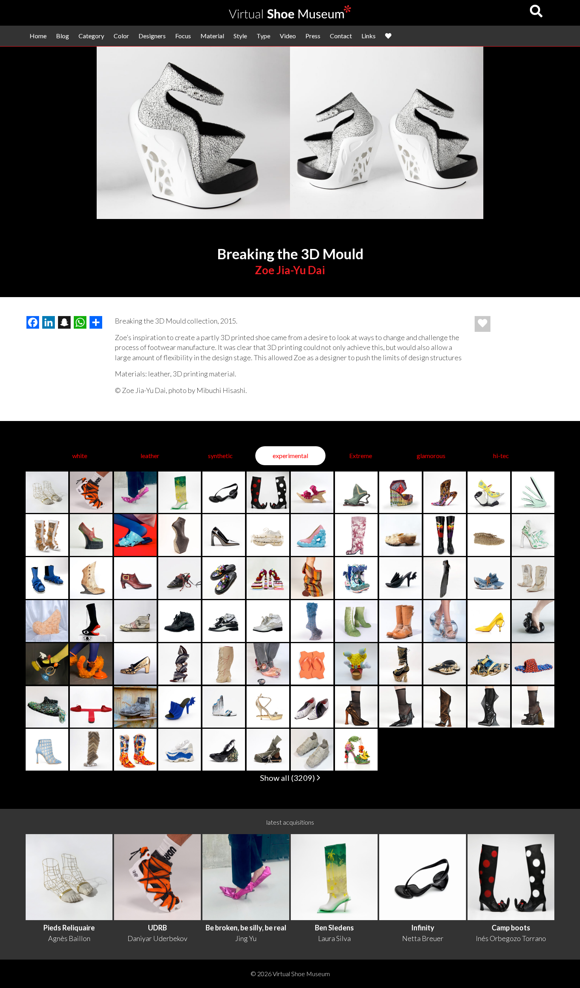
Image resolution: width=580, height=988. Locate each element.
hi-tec (501, 455)
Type (263, 35)
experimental (290, 455)
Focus (183, 35)
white (79, 455)
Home (38, 35)
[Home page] (290, 16)
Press (312, 35)
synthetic (220, 455)
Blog (62, 35)
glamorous (431, 455)
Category (91, 35)
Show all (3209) (288, 777)
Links (368, 35)
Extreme (360, 455)
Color (121, 35)
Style (240, 35)
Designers (152, 35)
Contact (341, 35)
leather (149, 455)
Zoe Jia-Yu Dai (290, 270)
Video (288, 35)
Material (212, 35)
